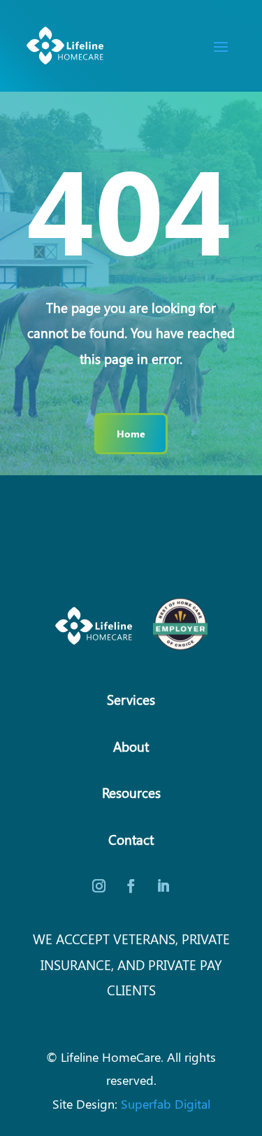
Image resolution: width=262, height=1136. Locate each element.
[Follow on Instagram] (99, 886)
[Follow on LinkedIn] (163, 886)
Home (131, 433)
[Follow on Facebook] (131, 886)
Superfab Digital (165, 1103)
